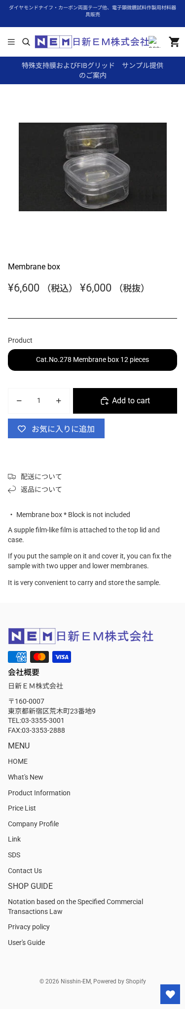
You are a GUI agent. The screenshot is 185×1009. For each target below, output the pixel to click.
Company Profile (33, 824)
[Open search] (26, 42)
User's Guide (26, 942)
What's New (25, 777)
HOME (18, 761)
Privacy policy (29, 927)
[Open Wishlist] (170, 994)
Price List (22, 808)
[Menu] (11, 42)
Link (14, 839)
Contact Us (25, 871)
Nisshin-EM (76, 981)
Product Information (39, 793)
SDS (14, 855)
